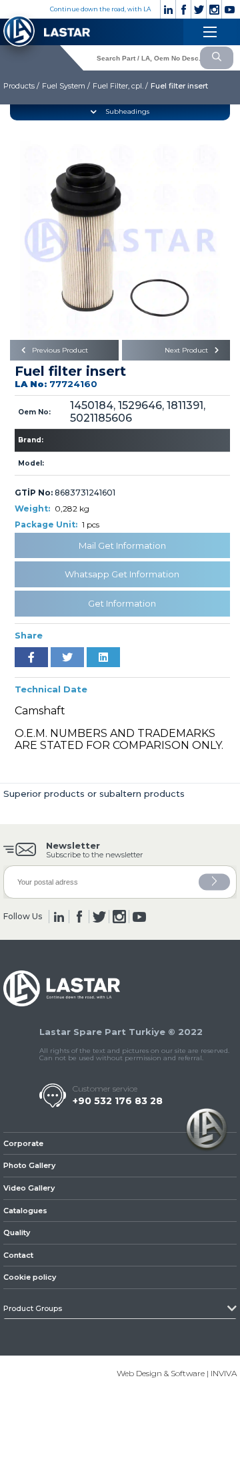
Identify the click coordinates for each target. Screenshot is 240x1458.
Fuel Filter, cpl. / (120, 85)
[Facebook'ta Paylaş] (31, 657)
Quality (16, 1232)
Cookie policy (29, 1277)
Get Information (122, 603)
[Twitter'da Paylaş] (67, 657)
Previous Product (59, 350)
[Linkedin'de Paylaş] (103, 657)
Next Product (187, 350)
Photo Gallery (29, 1165)
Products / (21, 85)
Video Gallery (29, 1188)
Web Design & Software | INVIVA (177, 1373)
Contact (18, 1255)
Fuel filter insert (179, 85)
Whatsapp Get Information (122, 574)
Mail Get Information (122, 545)
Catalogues (25, 1210)
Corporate (23, 1143)
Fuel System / (66, 85)
